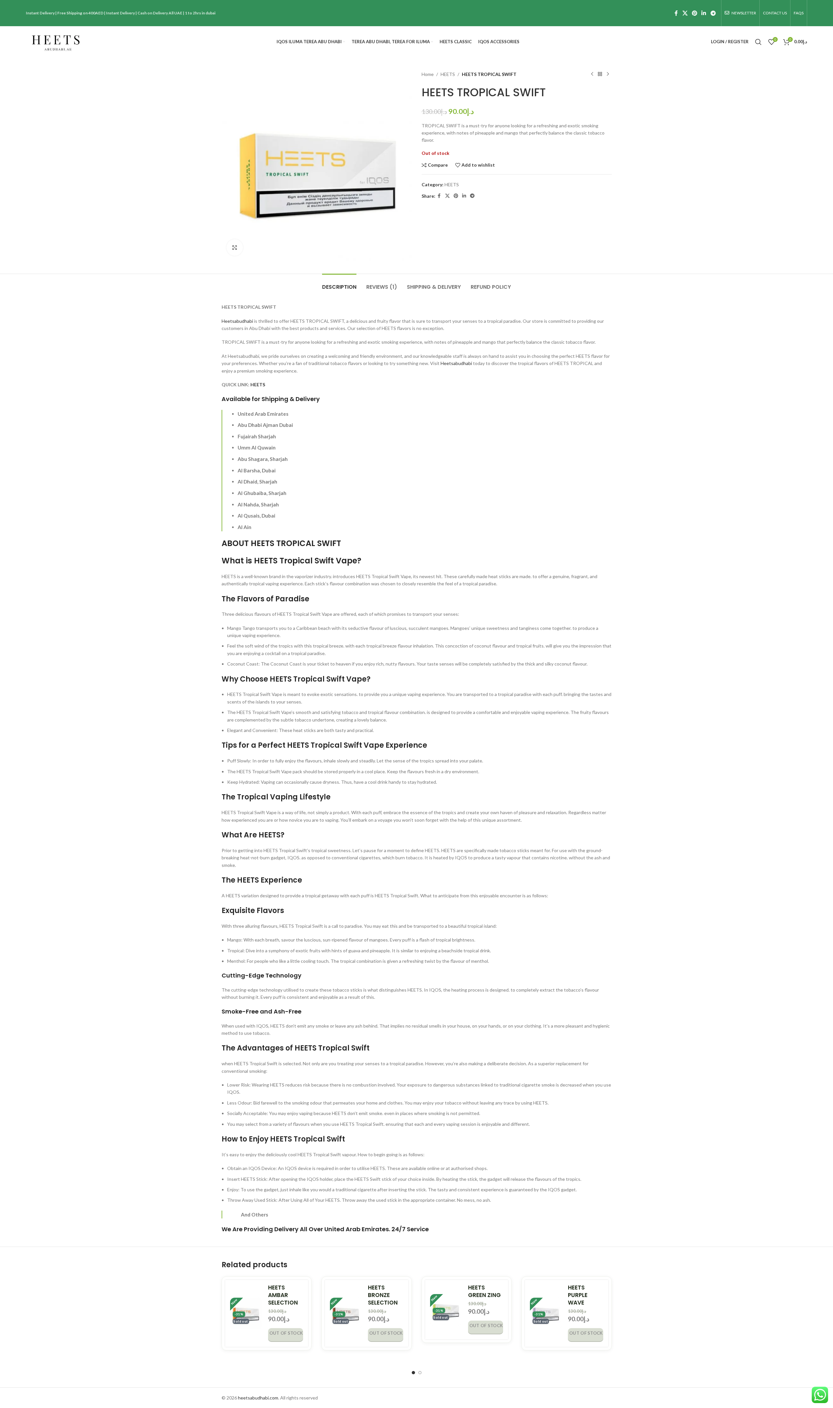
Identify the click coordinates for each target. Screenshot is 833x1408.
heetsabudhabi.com (258, 1397)
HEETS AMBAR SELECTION (283, 1295)
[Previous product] (592, 74)
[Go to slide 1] (413, 1372)
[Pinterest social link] (694, 13)
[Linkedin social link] (703, 13)
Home (428, 74)
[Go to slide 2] (420, 1372)
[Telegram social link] (713, 13)
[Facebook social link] (676, 13)
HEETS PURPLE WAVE (578, 1295)
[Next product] (608, 74)
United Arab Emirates (356, 1229)
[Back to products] (600, 74)
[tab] (339, 284)
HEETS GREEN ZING (484, 1291)
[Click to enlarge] (234, 247)
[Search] (758, 41)
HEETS (448, 74)
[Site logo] (55, 41)
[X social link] (685, 13)
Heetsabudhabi (237, 321)
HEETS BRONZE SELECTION (383, 1295)
